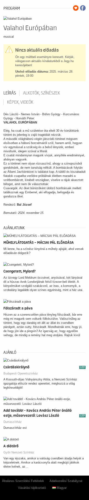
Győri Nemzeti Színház (18, 452)
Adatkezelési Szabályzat (66, 481)
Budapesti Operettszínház (20, 373)
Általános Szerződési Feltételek (23, 481)
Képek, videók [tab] (20, 102)
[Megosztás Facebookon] (83, 8)
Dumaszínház (12, 422)
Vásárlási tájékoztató (32, 488)
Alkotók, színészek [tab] (41, 93)
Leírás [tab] (9, 93)
